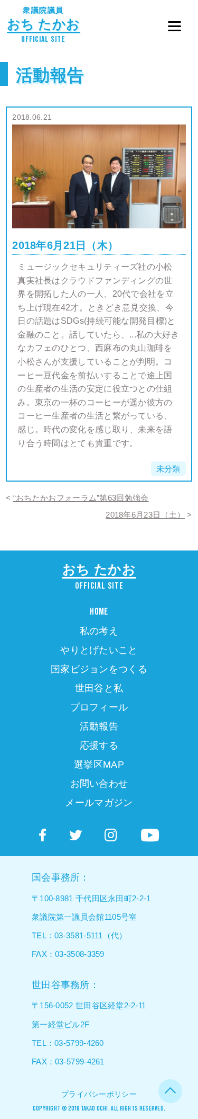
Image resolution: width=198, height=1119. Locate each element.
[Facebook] (42, 835)
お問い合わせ (99, 783)
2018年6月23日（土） (145, 514)
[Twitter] (75, 835)
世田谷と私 (99, 688)
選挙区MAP (99, 764)
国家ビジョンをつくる (99, 669)
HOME (99, 611)
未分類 (168, 468)
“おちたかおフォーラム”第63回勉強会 (81, 497)
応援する (99, 745)
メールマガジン (99, 802)
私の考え (99, 631)
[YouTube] (149, 835)
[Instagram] (111, 835)
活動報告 (50, 75)
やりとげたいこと (98, 650)
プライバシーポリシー (99, 1094)
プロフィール (99, 707)
